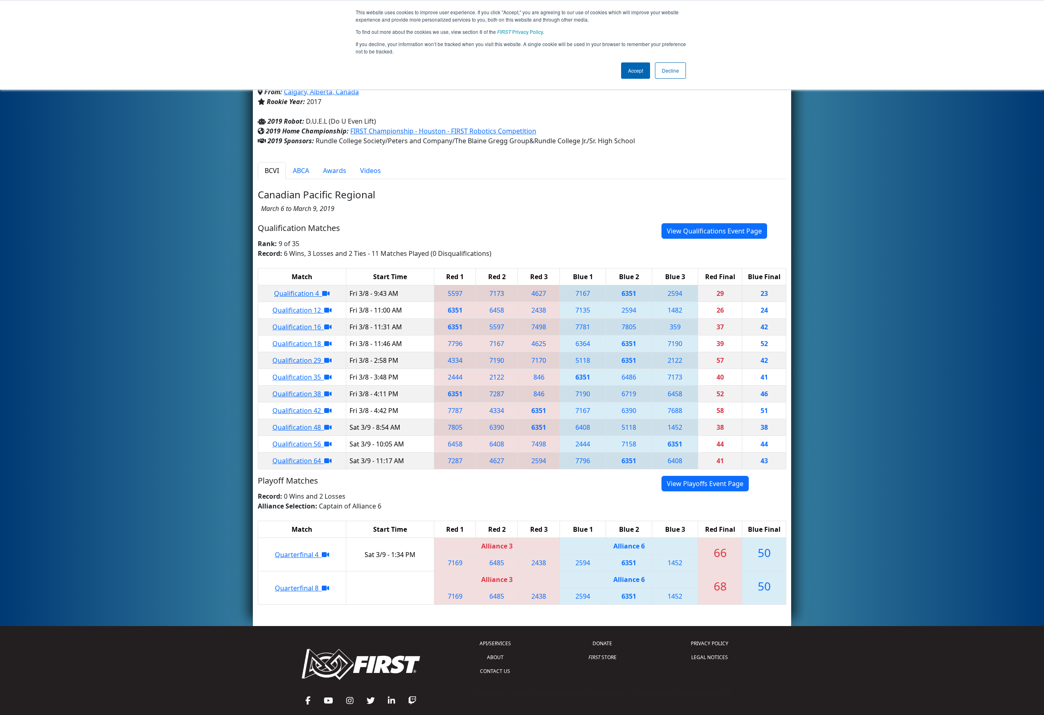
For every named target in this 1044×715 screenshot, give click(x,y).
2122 (675, 360)
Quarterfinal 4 (298, 554)
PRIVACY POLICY (709, 643)
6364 (582, 343)
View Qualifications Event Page (714, 230)
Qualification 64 (298, 460)
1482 (675, 310)
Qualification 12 (298, 310)
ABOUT (495, 657)
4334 (455, 360)
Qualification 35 (298, 377)
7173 (496, 293)
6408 (582, 427)
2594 (675, 293)
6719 (629, 393)
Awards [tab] (334, 170)
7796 (455, 343)
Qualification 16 (298, 326)
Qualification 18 (298, 343)
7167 (582, 293)
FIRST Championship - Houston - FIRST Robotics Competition (443, 131)
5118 (582, 360)
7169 (455, 562)
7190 (675, 343)
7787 (455, 410)
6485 (496, 562)
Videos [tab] (370, 170)
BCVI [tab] (272, 170)
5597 (455, 293)
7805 (629, 326)
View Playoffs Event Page (705, 483)
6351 (629, 293)
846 (538, 377)
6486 (629, 377)
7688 (675, 410)
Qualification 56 (298, 444)
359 (675, 326)
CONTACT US (495, 671)
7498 (538, 326)
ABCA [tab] (301, 170)
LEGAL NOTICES (709, 657)
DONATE (602, 643)
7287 (496, 393)
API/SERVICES (495, 643)
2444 (455, 377)
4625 (538, 343)
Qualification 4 (298, 293)
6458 (496, 310)
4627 (538, 293)
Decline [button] (670, 70)
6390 (629, 410)
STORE (602, 657)
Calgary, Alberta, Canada (321, 91)
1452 (675, 427)
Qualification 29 (298, 360)
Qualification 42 (298, 410)
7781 (582, 326)
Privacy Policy (520, 31)
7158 (629, 444)
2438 (538, 310)
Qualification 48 (298, 427)
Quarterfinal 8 (298, 588)
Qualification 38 (298, 393)
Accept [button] (635, 70)
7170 (538, 360)
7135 (582, 310)
